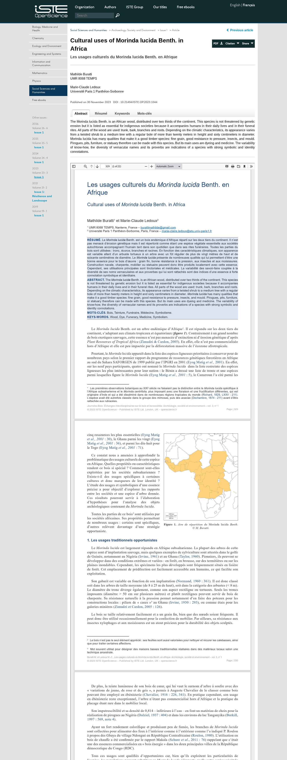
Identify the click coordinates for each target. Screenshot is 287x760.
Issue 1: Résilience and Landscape (42, 196)
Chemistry (38, 38)
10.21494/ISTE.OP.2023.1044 (138, 102)
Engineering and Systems (46, 54)
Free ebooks (185, 7)
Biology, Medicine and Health (45, 28)
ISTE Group (134, 7)
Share (246, 43)
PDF (216, 43)
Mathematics (39, 73)
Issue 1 (39, 132)
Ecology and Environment (46, 46)
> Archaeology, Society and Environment (131, 30)
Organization (84, 7)
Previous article (241, 30)
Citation (231, 43)
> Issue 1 (161, 30)
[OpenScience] (51, 11)
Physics (36, 81)
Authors (110, 7)
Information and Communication (41, 63)
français (249, 5)
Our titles (160, 7)
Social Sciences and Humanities (43, 90)
